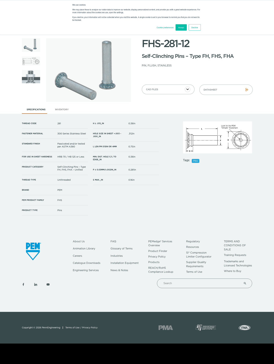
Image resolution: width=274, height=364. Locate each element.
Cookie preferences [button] (165, 27)
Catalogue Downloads (86, 262)
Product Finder (157, 251)
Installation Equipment (125, 262)
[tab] (36, 110)
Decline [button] (194, 27)
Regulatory (193, 241)
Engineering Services (86, 270)
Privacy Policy (157, 256)
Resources (192, 246)
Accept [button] (181, 27)
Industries (117, 255)
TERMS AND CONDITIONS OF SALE (235, 245)
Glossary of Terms (122, 248)
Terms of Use (194, 271)
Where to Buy (232, 271)
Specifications (36, 109)
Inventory (62, 109)
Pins (195, 161)
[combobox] (200, 283)
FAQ (113, 241)
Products (154, 262)
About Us (79, 241)
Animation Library (84, 248)
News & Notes (119, 270)
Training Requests (235, 255)
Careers (77, 255)
